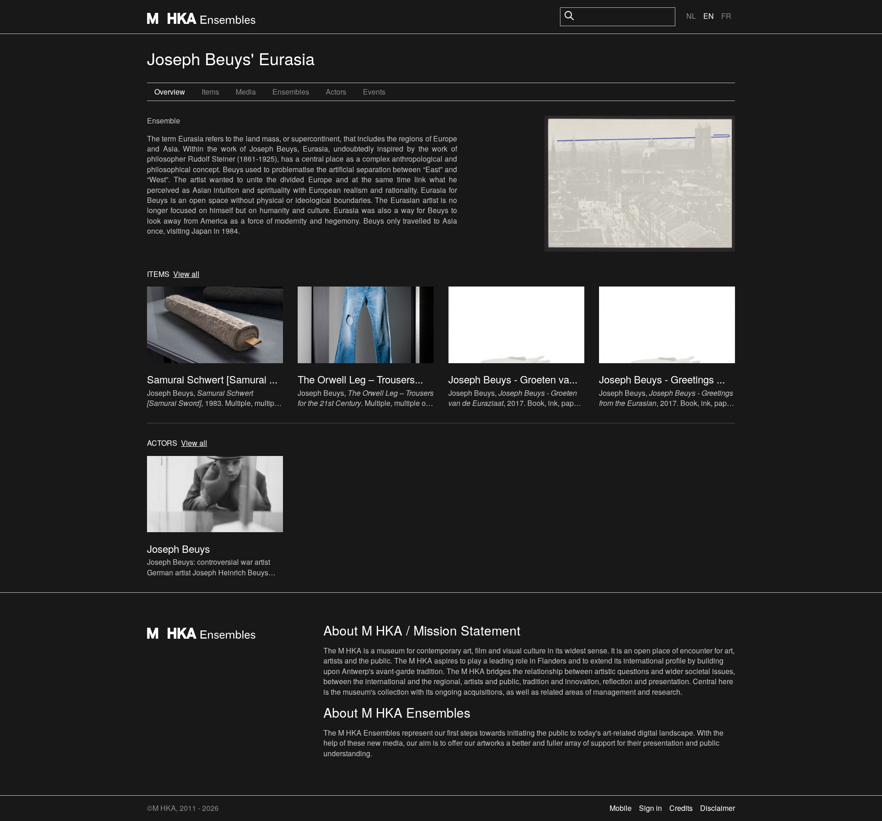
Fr (726, 16)
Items (210, 91)
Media (246, 91)
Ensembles (290, 91)
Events (374, 91)
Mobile (621, 808)
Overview (169, 91)
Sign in (650, 808)
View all (186, 274)
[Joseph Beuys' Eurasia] (639, 185)
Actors (336, 91)
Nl (691, 16)
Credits (681, 808)
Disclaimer (717, 808)
